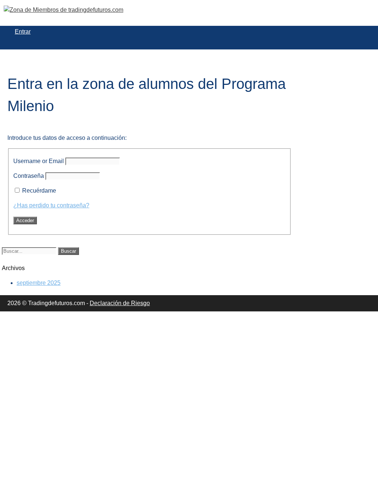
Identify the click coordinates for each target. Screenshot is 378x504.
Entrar (23, 31)
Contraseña (28, 176)
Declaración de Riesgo (120, 303)
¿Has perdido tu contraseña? (51, 205)
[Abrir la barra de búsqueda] (19, 43)
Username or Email (38, 161)
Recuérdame (39, 190)
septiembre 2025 (39, 283)
